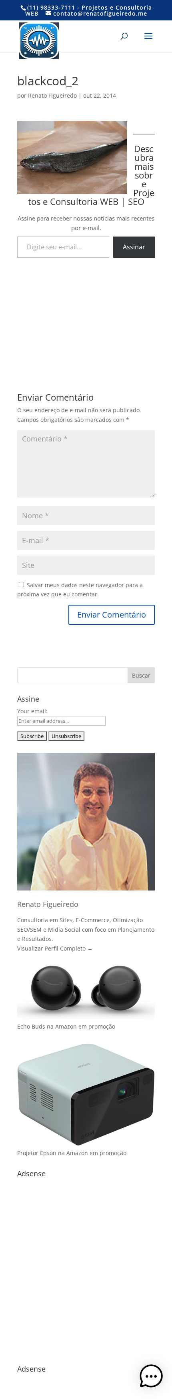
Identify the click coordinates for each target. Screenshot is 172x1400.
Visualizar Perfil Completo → (55, 948)
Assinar (134, 247)
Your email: (32, 711)
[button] (151, 1378)
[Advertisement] (86, 313)
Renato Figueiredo (52, 95)
